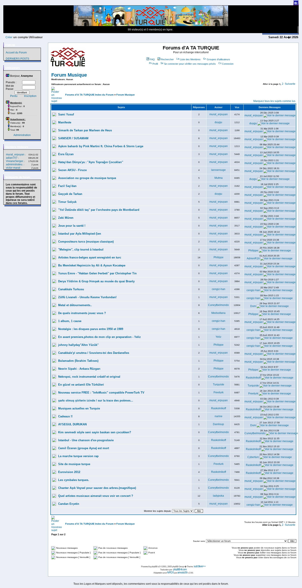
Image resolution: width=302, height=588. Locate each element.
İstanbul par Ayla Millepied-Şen (79, 233)
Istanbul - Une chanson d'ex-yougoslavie (86, 440)
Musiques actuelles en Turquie (79, 408)
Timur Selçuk (67, 202)
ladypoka (218, 495)
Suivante (290, 83)
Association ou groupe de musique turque (87, 178)
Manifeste (64, 122)
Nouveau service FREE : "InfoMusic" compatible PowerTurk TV (101, 392)
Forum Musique (69, 75)
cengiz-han (218, 289)
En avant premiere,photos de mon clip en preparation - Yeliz (99, 337)
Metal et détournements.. (75, 305)
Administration (22, 135)
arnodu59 (182, 572)
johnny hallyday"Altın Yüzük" (78, 345)
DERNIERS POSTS (17, 58)
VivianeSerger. (15, 161)
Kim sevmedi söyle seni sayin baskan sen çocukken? (94, 432)
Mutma (218, 177)
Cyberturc (253, 457)
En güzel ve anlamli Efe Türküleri (81, 384)
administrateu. (14, 164)
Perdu (13, 96)
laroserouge (218, 170)
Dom (253, 306)
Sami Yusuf (66, 114)
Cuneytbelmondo (218, 305)
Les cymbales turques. (73, 480)
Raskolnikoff (253, 377)
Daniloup (218, 424)
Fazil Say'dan (67, 186)
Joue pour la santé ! (71, 225)
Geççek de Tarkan (70, 194)
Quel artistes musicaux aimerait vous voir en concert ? (95, 496)
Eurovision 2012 (69, 472)
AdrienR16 (253, 258)
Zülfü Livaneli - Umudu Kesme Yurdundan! (87, 297)
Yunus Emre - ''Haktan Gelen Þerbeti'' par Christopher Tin (97, 273)
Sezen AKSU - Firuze (72, 170)
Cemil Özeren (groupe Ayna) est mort (83, 448)
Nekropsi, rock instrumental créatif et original (89, 376)
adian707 (11, 157)
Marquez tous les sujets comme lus (274, 101)
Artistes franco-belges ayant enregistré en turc (89, 257)
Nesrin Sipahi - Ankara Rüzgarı (79, 368)
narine (218, 416)
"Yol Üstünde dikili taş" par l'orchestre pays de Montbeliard (98, 209)
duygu (218, 122)
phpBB (154, 566)
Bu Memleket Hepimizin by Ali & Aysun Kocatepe (91, 265)
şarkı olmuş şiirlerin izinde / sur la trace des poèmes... (95, 400)
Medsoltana (218, 313)
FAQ (152, 59)
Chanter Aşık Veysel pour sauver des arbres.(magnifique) (97, 488)
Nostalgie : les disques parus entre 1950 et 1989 (90, 329)
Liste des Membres (190, 59)
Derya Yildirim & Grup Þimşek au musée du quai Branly (96, 281)
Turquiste (218, 384)
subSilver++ (200, 566)
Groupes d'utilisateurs (218, 59)
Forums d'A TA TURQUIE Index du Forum (89, 94)
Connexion (227, 63)
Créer (9, 37)
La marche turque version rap (78, 456)
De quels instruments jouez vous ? (82, 313)
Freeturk (219, 392)
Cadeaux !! (65, 416)
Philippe (253, 250)
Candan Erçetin (68, 503)
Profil (155, 63)
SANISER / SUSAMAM (73, 138)
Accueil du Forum (16, 52)
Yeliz (218, 336)
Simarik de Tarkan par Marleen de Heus (85, 130)
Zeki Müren (65, 217)
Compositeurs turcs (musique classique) (86, 241)
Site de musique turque (74, 464)
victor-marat (13, 167)
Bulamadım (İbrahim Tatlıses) (78, 360)
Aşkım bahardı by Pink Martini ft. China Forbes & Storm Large (100, 146)
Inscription (30, 96)
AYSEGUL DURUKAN (72, 424)
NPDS (170, 572)
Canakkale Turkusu (71, 289)
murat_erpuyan (15, 154)
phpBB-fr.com (180, 569)
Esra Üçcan (66, 154)
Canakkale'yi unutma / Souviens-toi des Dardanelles (93, 352)
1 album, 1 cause (69, 321)
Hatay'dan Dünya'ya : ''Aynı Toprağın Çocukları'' (90, 162)
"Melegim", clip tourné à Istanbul (80, 249)
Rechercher (167, 59)
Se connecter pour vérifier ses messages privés (190, 63)
